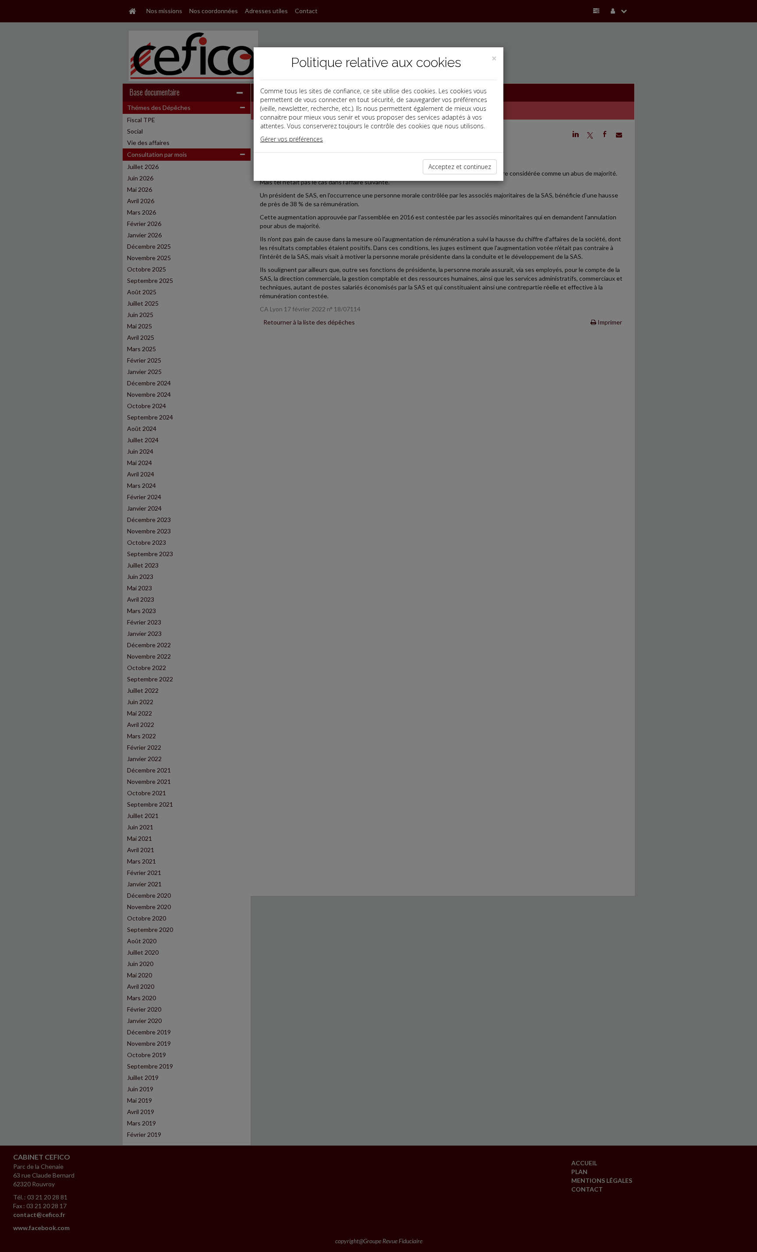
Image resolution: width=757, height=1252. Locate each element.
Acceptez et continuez (459, 166)
